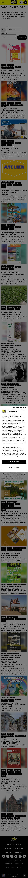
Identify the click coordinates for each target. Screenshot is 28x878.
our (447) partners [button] (9, 414)
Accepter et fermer (14, 462)
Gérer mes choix (14, 467)
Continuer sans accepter (19, 407)
